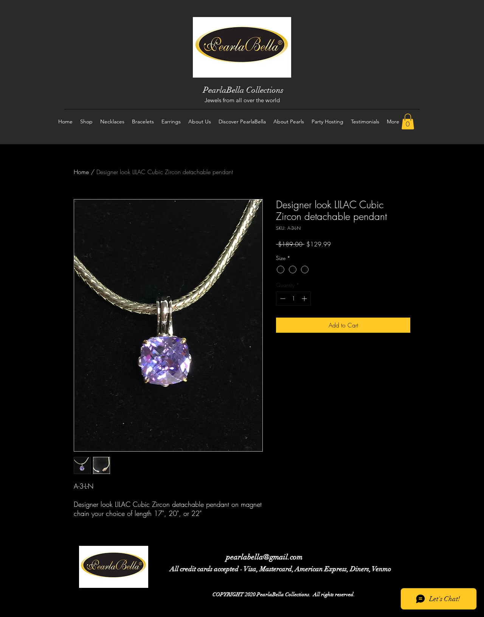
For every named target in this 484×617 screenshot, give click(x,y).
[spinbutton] (293, 298)
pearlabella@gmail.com (264, 557)
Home (81, 172)
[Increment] (305, 298)
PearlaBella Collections (243, 90)
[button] (407, 121)
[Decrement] (282, 298)
